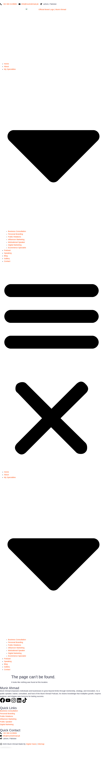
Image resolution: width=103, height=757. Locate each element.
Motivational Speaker (16, 242)
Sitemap (41, 744)
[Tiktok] (24, 700)
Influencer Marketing (16, 239)
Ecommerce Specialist (17, 248)
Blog (6, 256)
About (6, 66)
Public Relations (14, 237)
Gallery (7, 259)
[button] (51, 367)
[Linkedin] (19, 700)
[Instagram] (13, 700)
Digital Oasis (31, 744)
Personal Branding (15, 234)
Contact (7, 261)
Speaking (8, 253)
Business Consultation (17, 231)
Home (6, 64)
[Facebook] (2, 700)
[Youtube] (8, 700)
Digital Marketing (15, 245)
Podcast (7, 250)
